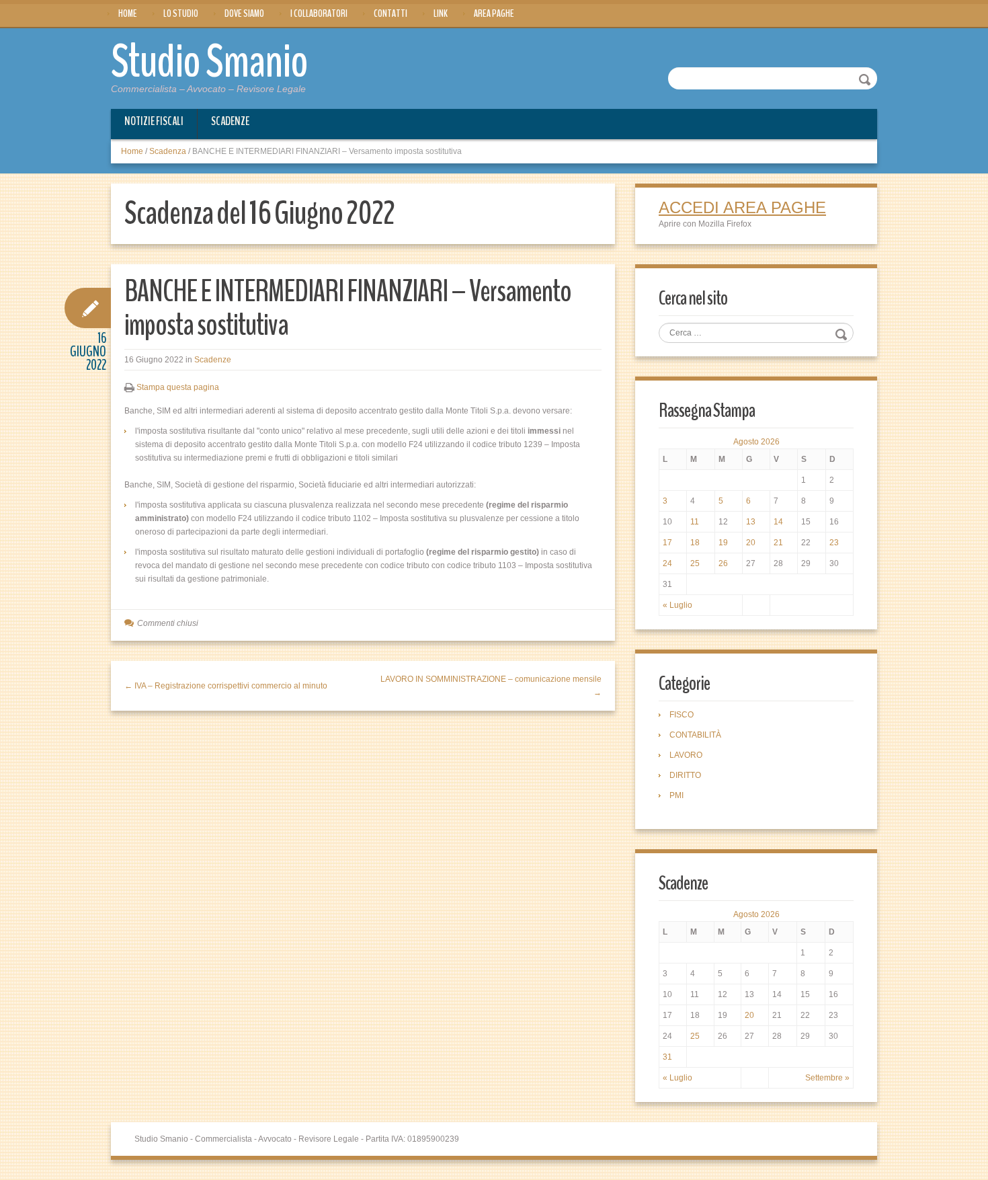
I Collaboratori (318, 13)
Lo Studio (180, 13)
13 (750, 521)
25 (695, 563)
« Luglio (677, 605)
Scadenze (230, 121)
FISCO (681, 714)
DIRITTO (685, 775)
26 (723, 563)
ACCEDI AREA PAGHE (742, 207)
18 (695, 542)
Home (127, 13)
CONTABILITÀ (695, 735)
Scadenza (167, 151)
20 (750, 542)
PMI (676, 795)
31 (667, 1057)
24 (667, 563)
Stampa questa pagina (177, 387)
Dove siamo (244, 13)
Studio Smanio (209, 62)
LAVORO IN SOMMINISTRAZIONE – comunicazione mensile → (491, 685)
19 (723, 542)
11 (694, 521)
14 (778, 521)
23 (834, 542)
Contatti (390, 13)
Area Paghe (494, 13)
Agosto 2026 (756, 441)
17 (667, 542)
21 (778, 542)
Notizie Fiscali (153, 121)
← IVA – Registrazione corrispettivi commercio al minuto (225, 686)
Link (441, 13)
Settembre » (827, 1078)
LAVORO (685, 755)
